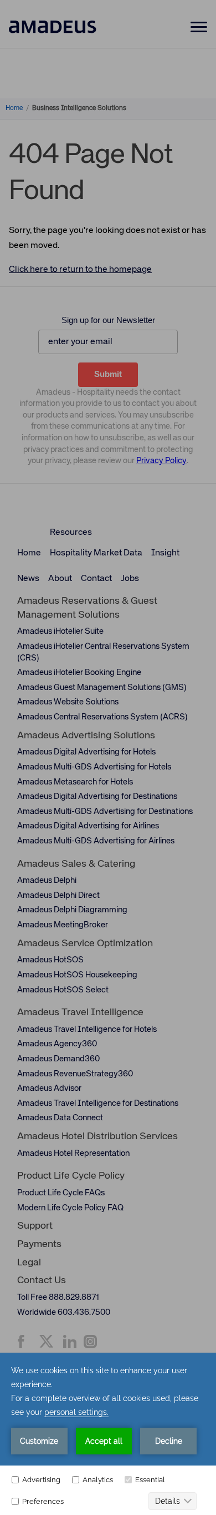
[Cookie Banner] (108, 1434)
